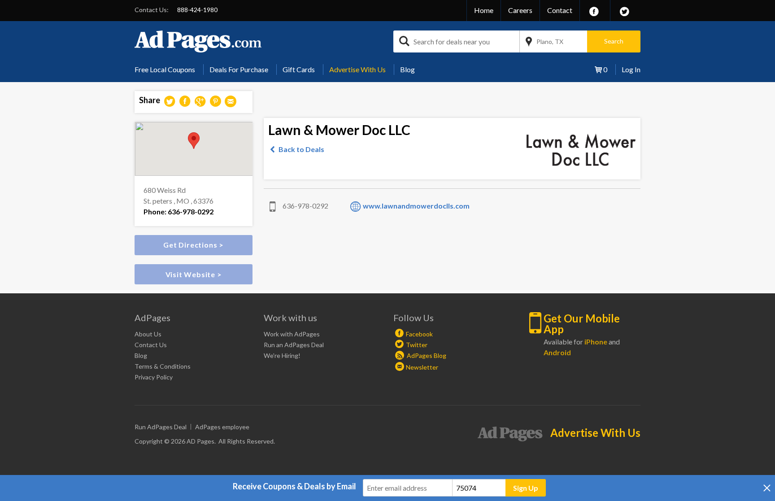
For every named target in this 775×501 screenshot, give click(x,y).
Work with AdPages (292, 334)
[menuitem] (168, 69)
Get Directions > (193, 244)
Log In (631, 69)
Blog (407, 69)
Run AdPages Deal (161, 427)
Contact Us (151, 345)
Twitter (416, 345)
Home (483, 10)
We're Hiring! (282, 355)
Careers (520, 10)
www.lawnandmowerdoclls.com (416, 205)
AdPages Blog (425, 355)
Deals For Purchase (238, 69)
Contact (559, 10)
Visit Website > (193, 274)
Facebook (419, 334)
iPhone (595, 341)
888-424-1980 (197, 9)
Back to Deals (301, 149)
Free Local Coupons (165, 69)
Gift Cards (299, 69)
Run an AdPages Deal (294, 345)
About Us (148, 334)
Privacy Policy (154, 377)
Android (557, 352)
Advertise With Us (357, 69)
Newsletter (422, 367)
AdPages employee (222, 427)
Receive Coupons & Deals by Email (294, 486)
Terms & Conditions (163, 366)
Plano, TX (549, 41)
